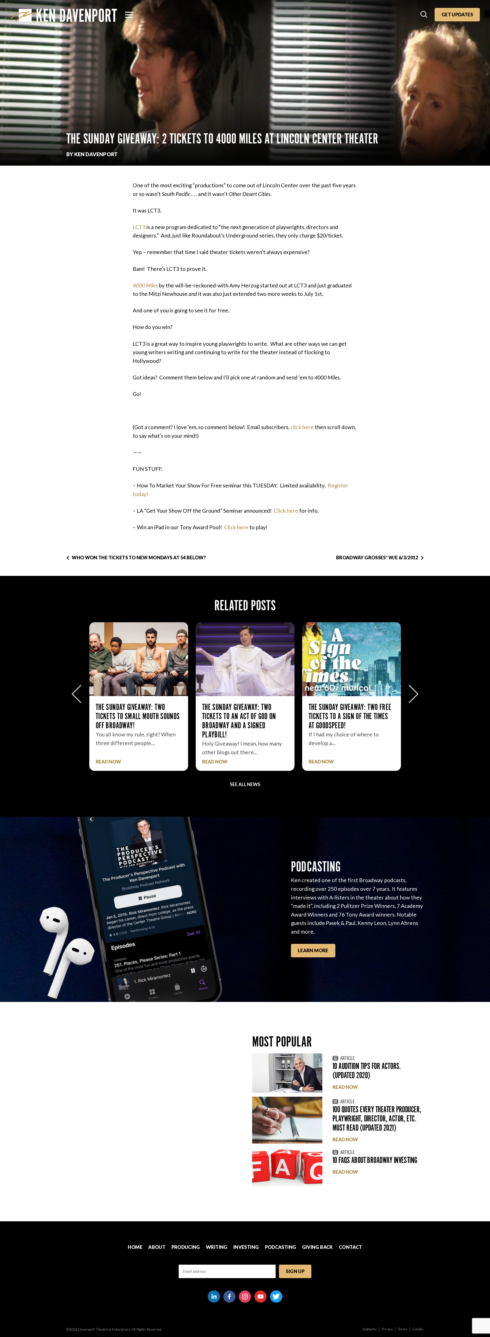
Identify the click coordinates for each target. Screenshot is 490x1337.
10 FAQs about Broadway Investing (375, 1160)
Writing (216, 1247)
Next (414, 694)
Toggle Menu (129, 15)
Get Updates (457, 14)
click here (302, 427)
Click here (286, 510)
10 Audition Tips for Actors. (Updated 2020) (367, 1070)
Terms (402, 1329)
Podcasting (280, 1247)
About (156, 1247)
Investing (246, 1247)
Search (424, 14)
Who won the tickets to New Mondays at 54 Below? (139, 557)
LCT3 (139, 227)
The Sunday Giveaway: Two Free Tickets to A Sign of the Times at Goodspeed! (243, 716)
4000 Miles (145, 285)
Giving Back (317, 1247)
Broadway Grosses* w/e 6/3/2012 (377, 557)
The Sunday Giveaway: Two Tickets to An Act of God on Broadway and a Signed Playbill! (133, 720)
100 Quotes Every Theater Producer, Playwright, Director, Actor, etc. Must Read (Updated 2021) (377, 1118)
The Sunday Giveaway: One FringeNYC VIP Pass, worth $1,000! (344, 716)
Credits (418, 1329)
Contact (350, 1247)
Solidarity (369, 1329)
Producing (186, 1247)
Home (135, 1247)
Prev (76, 694)
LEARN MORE (313, 950)
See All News (245, 784)
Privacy (387, 1329)
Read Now (108, 761)
